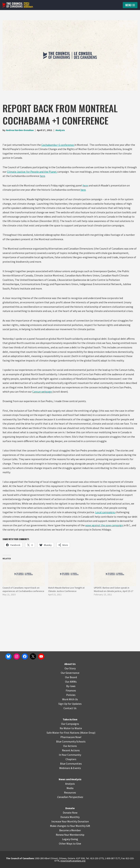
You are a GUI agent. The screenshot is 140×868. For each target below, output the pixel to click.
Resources (70, 792)
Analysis (60, 130)
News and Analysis (70, 779)
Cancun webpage (42, 391)
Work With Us (70, 699)
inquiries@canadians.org (73, 860)
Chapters (71, 759)
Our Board (71, 677)
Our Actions (70, 746)
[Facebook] (25, 656)
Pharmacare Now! (70, 737)
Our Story (70, 668)
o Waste (77, 728)
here (42, 176)
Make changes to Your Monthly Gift (70, 826)
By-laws (70, 686)
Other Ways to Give (70, 843)
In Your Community (70, 754)
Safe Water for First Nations (63, 732)
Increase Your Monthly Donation (70, 821)
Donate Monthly (70, 817)
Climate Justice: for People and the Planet (32, 171)
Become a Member (70, 830)
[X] (33, 656)
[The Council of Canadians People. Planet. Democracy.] (18, 5)
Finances (71, 690)
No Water (65, 728)
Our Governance (70, 672)
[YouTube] (41, 656)
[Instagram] (16, 656)
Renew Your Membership (70, 834)
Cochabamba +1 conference (57, 144)
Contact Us (70, 708)
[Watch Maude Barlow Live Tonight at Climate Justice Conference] (69, 574)
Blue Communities (71, 763)
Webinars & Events (70, 768)
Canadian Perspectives (70, 797)
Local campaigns (105, 512)
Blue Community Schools (71, 741)
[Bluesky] (8, 656)
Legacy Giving (70, 839)
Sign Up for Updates (70, 703)
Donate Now (70, 812)
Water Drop (87, 732)
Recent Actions (71, 750)
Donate (70, 808)
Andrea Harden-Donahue (20, 130)
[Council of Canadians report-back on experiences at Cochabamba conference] (24, 574)
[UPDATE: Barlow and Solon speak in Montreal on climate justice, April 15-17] (115, 574)
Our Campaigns (70, 723)
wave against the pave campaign (104, 525)
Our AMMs (71, 681)
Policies (70, 695)
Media (70, 788)
